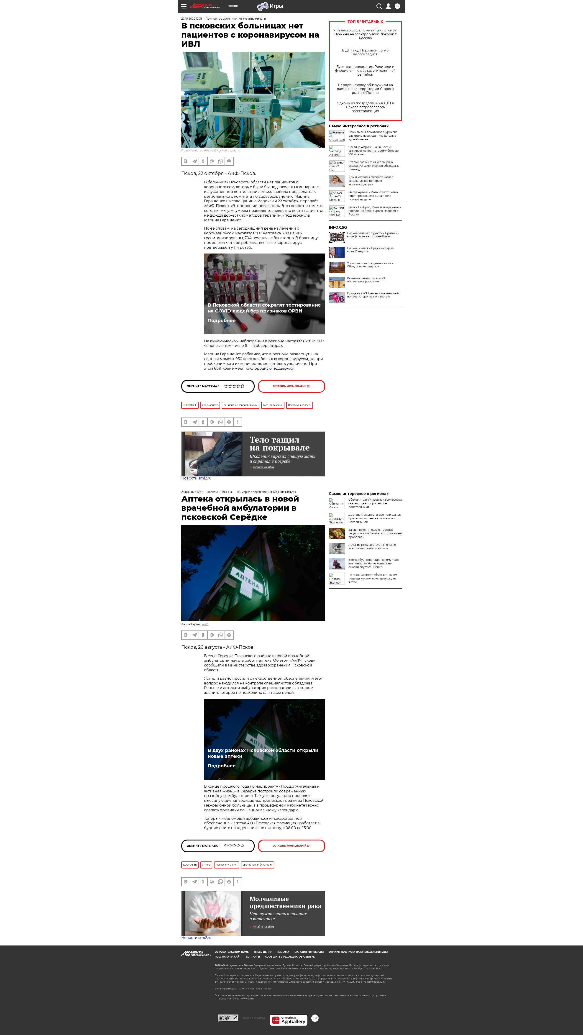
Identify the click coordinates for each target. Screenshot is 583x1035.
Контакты (253, 956)
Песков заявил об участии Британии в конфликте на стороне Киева (373, 235)
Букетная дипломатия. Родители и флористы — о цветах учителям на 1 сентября (365, 71)
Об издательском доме (232, 951)
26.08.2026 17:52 (192, 492)
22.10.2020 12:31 (191, 18)
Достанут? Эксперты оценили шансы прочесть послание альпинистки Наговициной (374, 518)
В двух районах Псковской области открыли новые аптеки (263, 753)
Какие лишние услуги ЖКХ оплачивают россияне (366, 280)
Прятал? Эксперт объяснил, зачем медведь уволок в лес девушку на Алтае (372, 578)
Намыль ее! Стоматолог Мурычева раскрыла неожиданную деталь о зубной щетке (372, 135)
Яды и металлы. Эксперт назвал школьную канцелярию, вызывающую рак (370, 180)
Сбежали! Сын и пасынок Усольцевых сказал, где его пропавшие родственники (375, 503)
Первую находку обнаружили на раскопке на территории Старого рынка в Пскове (365, 89)
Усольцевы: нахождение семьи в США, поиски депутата (370, 265)
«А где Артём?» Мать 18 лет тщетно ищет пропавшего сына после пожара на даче (373, 195)
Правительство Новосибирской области (210, 150)
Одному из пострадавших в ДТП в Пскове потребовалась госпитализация (365, 107)
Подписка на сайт (228, 956)
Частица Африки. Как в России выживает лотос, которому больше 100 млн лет (373, 150)
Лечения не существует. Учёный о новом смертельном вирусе (372, 546)
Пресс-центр (262, 951)
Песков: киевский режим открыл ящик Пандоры (370, 250)
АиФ (205, 624)
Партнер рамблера (254, 1018)
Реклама (283, 951)
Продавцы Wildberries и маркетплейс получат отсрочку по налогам (373, 295)
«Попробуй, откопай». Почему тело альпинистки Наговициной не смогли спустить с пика (373, 563)
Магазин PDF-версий (309, 951)
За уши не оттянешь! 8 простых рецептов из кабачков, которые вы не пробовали (374, 533)
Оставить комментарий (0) (291, 386)
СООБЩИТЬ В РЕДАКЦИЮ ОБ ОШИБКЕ (290, 956)
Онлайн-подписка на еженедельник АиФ (358, 951)
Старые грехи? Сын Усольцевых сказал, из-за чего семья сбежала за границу (373, 165)
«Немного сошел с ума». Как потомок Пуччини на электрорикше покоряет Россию (365, 34)
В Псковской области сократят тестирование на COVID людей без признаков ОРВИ (264, 308)
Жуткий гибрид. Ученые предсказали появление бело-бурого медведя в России (374, 210)
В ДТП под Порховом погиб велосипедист (365, 52)
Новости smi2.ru (196, 478)
